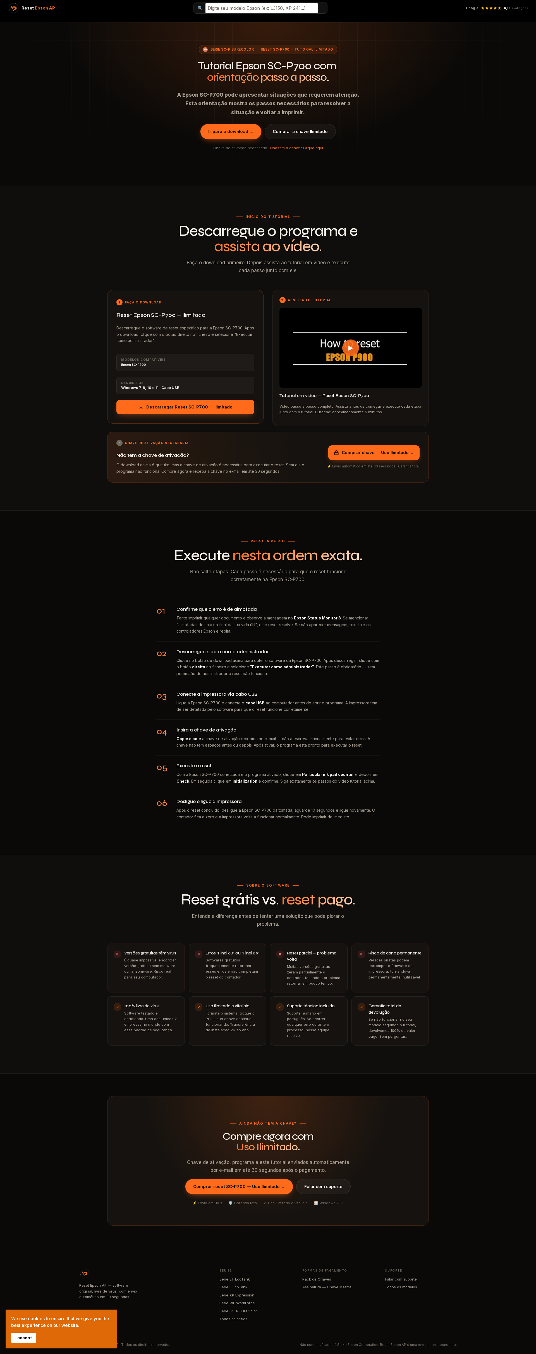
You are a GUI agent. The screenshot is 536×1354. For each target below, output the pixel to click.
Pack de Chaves (316, 1279)
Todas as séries (233, 1319)
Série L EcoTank (233, 1287)
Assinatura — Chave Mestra (326, 1287)
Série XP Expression (236, 1295)
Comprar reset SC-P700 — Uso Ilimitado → (239, 1186)
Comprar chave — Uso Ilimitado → (378, 452)
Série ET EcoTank (234, 1279)
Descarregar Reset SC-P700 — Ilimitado (189, 407)
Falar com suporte (323, 1186)
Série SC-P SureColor (232, 49)
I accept (23, 1337)
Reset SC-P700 (275, 49)
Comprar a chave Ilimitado (300, 131)
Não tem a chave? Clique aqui (296, 148)
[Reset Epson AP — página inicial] (143, 1274)
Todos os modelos (401, 1287)
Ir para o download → (230, 131)
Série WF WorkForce (237, 1303)
